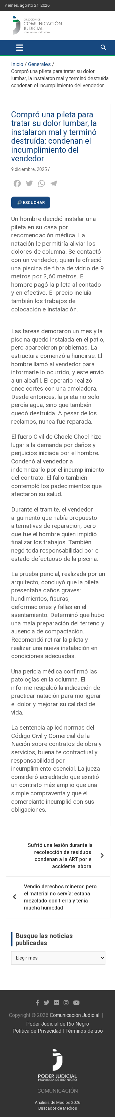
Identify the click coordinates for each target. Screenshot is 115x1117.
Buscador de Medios (57, 1108)
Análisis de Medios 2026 (57, 1102)
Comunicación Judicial (74, 1015)
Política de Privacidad (36, 1031)
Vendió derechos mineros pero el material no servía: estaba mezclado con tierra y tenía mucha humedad (60, 897)
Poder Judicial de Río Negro (57, 1024)
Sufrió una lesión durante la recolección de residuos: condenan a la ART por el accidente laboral (60, 855)
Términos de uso (84, 1031)
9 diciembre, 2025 (29, 169)
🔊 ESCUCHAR (31, 202)
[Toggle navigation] (19, 47)
